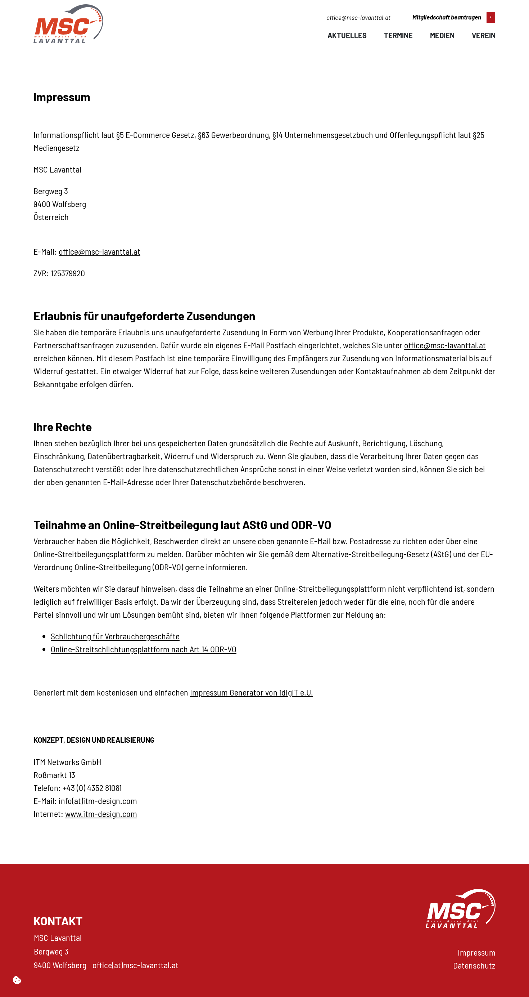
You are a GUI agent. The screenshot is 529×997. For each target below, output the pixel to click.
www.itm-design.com (101, 813)
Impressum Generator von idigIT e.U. (251, 692)
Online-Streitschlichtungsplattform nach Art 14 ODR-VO (143, 649)
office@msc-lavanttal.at (358, 17)
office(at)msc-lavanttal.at (135, 965)
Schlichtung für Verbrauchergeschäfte (115, 636)
